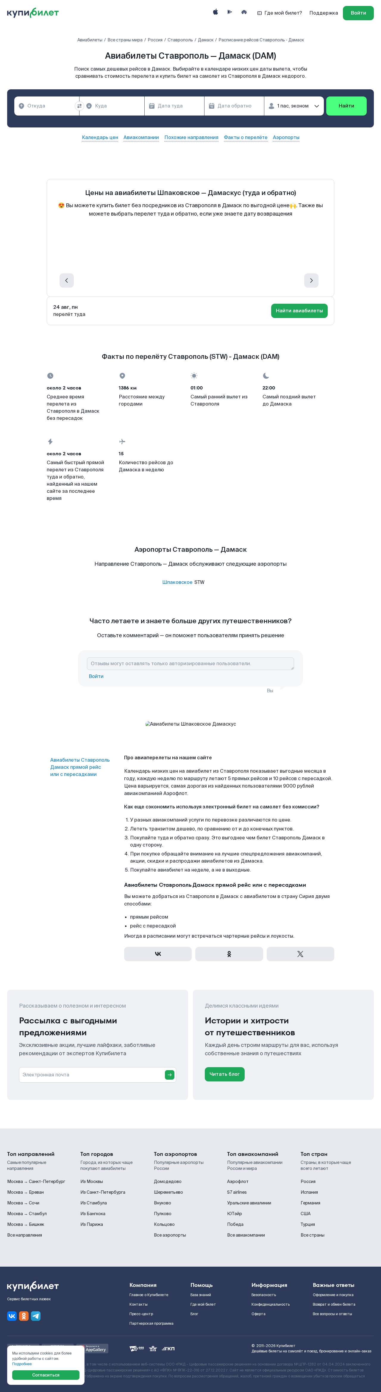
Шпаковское (177, 582)
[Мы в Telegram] (35, 1316)
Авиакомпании (141, 138)
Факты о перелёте (246, 138)
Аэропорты (286, 138)
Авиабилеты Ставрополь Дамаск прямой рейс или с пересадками (80, 767)
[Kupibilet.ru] (35, 13)
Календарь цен (100, 138)
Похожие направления (191, 138)
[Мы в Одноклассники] (24, 1316)
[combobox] (46, 106)
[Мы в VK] (12, 1316)
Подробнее (22, 1364)
